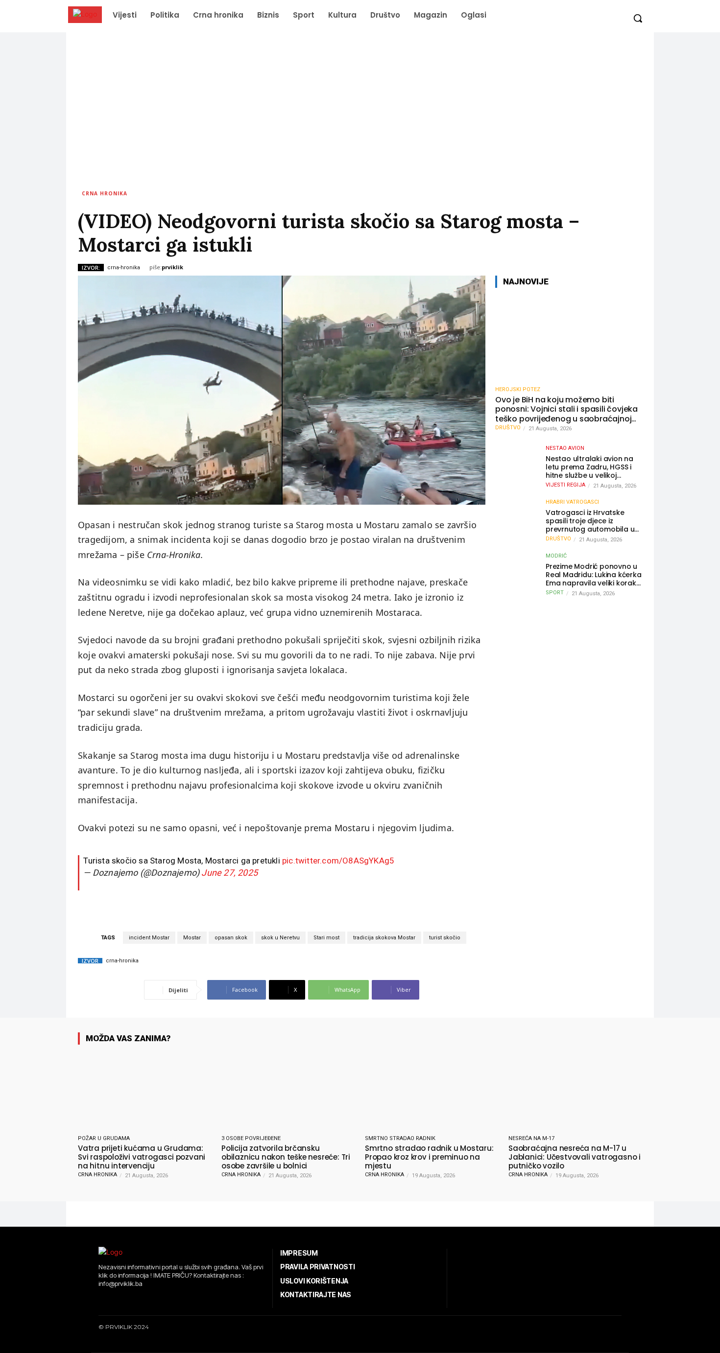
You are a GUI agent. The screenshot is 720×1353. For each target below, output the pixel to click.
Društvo (508, 427)
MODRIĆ (556, 556)
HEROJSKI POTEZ (517, 389)
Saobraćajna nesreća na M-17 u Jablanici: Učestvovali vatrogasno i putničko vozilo (574, 1157)
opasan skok (231, 937)
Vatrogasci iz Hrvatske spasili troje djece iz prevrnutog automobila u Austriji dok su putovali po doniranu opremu (591, 521)
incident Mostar (149, 937)
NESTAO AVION (565, 448)
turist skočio (444, 937)
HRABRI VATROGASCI (572, 502)
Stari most (326, 937)
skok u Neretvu (280, 937)
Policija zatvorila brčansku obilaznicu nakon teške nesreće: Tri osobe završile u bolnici (285, 1157)
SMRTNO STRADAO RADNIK (400, 1138)
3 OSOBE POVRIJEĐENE (251, 1138)
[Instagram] (115, 1300)
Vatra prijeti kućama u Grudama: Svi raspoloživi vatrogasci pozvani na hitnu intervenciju (141, 1157)
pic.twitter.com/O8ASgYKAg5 (338, 860)
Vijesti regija (565, 485)
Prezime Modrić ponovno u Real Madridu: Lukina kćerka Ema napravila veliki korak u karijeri (594, 574)
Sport (555, 592)
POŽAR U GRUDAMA (104, 1138)
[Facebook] (100, 1300)
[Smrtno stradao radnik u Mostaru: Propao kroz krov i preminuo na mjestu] (432, 1091)
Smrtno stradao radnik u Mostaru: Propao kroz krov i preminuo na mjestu (429, 1157)
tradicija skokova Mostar (384, 937)
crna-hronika (123, 267)
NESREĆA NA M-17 (531, 1138)
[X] (145, 1300)
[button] (638, 18)
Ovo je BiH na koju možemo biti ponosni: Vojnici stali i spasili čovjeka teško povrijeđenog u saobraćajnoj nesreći (566, 409)
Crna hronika (104, 193)
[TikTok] (130, 1300)
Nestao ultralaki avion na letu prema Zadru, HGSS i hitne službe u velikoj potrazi (589, 467)
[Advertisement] (360, 105)
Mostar (192, 937)
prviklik (172, 267)
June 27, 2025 (229, 872)
